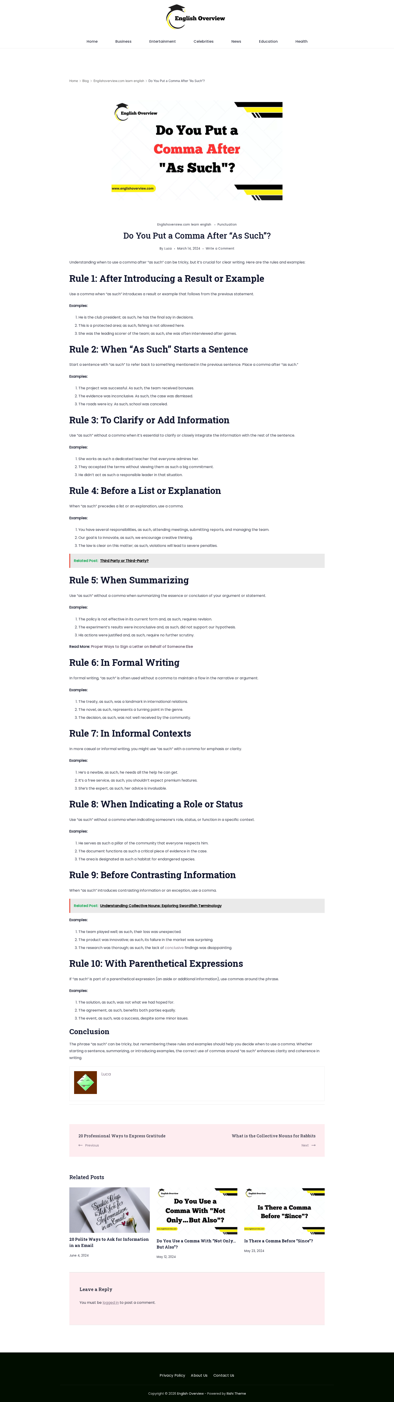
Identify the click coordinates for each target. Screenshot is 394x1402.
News (236, 41)
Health (302, 41)
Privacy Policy (172, 1375)
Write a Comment (220, 249)
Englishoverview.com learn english (184, 224)
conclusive (175, 947)
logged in (111, 1302)
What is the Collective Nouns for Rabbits (274, 1135)
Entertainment (162, 41)
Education (268, 41)
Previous (92, 1145)
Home (92, 41)
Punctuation (227, 224)
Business (123, 41)
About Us (199, 1375)
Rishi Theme (236, 1393)
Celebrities (204, 41)
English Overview (190, 1393)
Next (305, 1145)
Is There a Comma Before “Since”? (278, 1241)
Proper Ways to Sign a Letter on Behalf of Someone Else (142, 646)
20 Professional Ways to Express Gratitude (122, 1135)
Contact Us (223, 1375)
